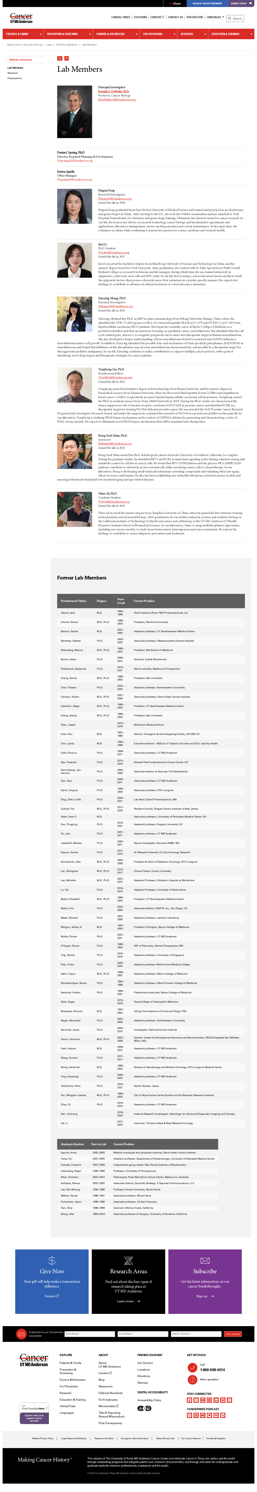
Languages (214, 17)
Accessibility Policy (149, 1400)
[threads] (229, 1400)
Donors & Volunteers (110, 34)
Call (212, 1367)
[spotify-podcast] (196, 1415)
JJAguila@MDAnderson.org (74, 179)
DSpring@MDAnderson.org (75, 161)
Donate (50, 1296)
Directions (143, 1376)
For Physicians (152, 34)
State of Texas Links (165, 1438)
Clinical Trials (120, 17)
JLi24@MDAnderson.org (114, 252)
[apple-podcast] (189, 1415)
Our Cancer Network (191, 1438)
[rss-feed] (222, 1415)
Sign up (202, 1296)
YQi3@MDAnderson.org (113, 502)
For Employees (108, 1399)
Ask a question (209, 1379)
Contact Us (175, 17)
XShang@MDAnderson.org (115, 306)
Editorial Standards (111, 1393)
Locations (143, 1369)
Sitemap (142, 1382)
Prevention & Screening (62, 34)
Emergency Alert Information (134, 1438)
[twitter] (196, 1400)
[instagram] (209, 1400)
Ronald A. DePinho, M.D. (114, 91)
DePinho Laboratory (20, 59)
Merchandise (107, 1406)
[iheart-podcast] (216, 1415)
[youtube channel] (202, 1400)
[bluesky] (222, 1400)
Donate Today (239, 3)
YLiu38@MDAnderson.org (115, 377)
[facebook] (189, 1400)
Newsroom (106, 1386)
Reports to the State (104, 1438)
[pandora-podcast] (209, 1415)
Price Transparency (110, 1423)
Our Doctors (195, 17)
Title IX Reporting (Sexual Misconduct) (111, 1414)
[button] (59, 57)
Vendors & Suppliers (216, 1438)
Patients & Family (17, 34)
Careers (156, 17)
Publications (15, 78)
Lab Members (15, 67)
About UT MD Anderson (110, 1364)
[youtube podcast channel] (202, 1415)
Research (187, 34)
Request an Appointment (207, 3)
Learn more (125, 1301)
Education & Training (226, 34)
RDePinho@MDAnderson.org (117, 99)
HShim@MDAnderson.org (115, 443)
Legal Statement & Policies (74, 1438)
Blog (102, 1379)
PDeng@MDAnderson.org (115, 199)
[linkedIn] (216, 1400)
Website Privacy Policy (42, 1438)
